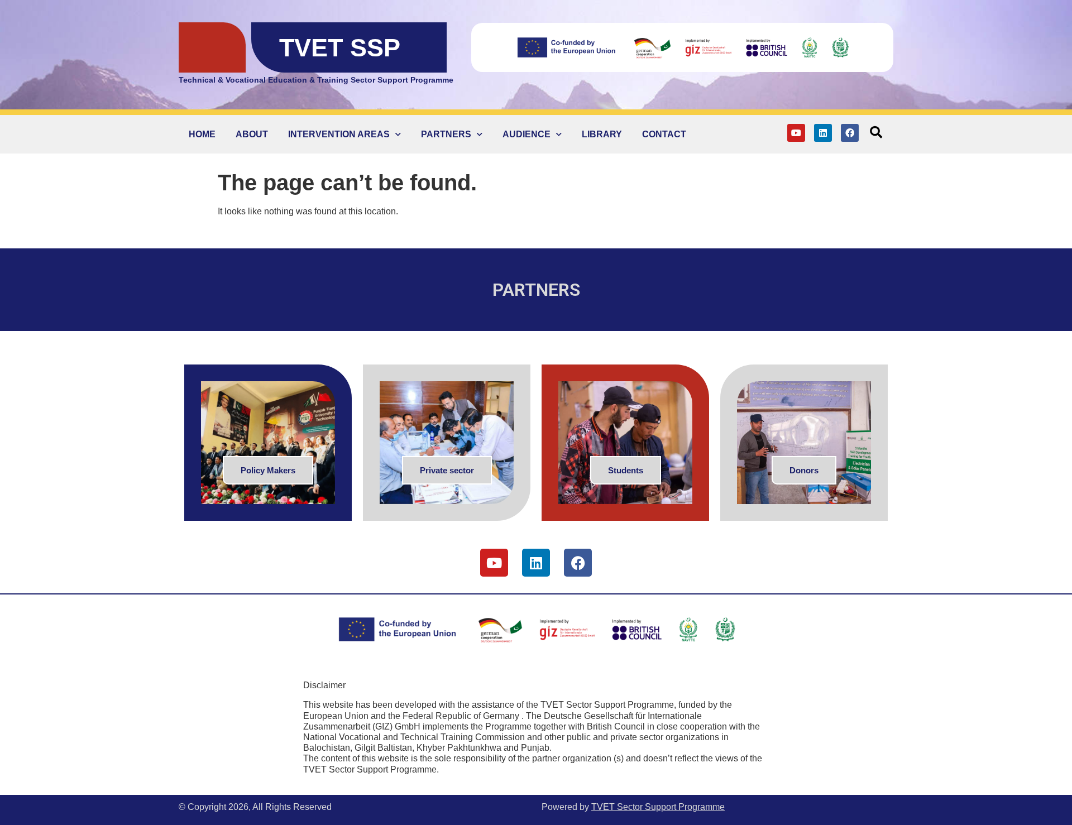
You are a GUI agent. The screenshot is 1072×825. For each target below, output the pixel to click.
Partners (446, 134)
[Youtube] (796, 133)
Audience (526, 134)
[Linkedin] (823, 133)
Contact (664, 134)
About (252, 134)
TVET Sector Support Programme (658, 807)
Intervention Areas (339, 134)
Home (202, 134)
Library (602, 134)
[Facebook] (850, 133)
